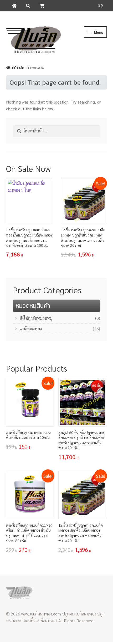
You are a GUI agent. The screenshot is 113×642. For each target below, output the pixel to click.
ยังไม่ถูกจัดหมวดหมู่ (36, 318)
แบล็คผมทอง (30, 328)
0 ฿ (100, 5)
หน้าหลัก (18, 68)
